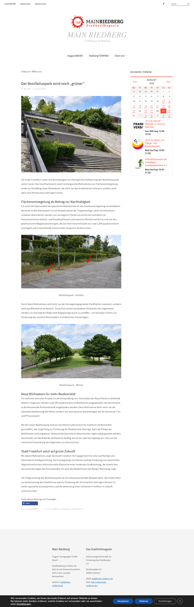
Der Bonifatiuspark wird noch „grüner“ (52, 83)
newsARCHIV (10, 3)
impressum (25, 3)
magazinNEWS (75, 55)
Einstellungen (24, 604)
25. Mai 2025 (26, 89)
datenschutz (40, 3)
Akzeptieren (123, 601)
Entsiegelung (66, 509)
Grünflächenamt (77, 509)
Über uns (120, 55)
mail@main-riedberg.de (102, 578)
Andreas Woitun (41, 89)
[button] (30, 503)
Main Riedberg (97, 34)
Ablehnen (143, 601)
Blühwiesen (57, 509)
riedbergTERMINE (99, 55)
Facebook (163, 4)
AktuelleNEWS (33, 509)
